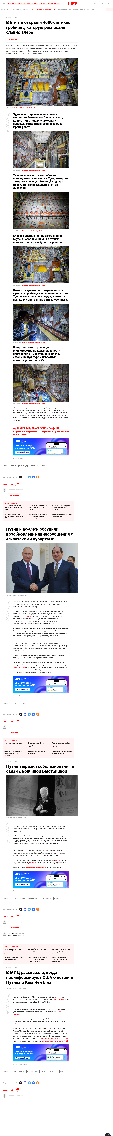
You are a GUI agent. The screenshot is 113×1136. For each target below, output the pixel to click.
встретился (22, 670)
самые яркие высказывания (35, 867)
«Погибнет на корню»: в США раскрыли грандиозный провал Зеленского (61, 951)
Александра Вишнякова (21, 890)
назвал (58, 670)
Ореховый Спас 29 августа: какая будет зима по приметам (61, 507)
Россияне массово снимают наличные (37, 752)
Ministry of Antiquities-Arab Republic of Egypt (33, 170)
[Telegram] (29, 477)
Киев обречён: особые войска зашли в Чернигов (62, 752)
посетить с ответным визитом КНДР (54, 1080)
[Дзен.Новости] (21, 477)
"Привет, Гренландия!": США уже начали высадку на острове (61, 745)
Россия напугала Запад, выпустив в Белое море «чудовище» (60, 959)
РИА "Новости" (26, 616)
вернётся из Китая (59, 1038)
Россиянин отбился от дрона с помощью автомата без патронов (38, 507)
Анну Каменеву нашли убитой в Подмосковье (62, 515)
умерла (58, 860)
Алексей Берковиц (19, 695)
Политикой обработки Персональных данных (45, 9)
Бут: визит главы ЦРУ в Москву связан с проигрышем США (14, 516)
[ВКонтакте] (33, 477)
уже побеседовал (19, 667)
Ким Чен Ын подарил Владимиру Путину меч (52, 1077)
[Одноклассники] (37, 477)
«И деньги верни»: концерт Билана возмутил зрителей (13, 744)
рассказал (56, 1058)
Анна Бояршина (19, 458)
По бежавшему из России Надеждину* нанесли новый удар (13, 507)
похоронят (33, 863)
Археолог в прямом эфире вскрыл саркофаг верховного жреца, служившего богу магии (41, 431)
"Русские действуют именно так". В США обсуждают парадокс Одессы (37, 516)
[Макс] (25, 477)
